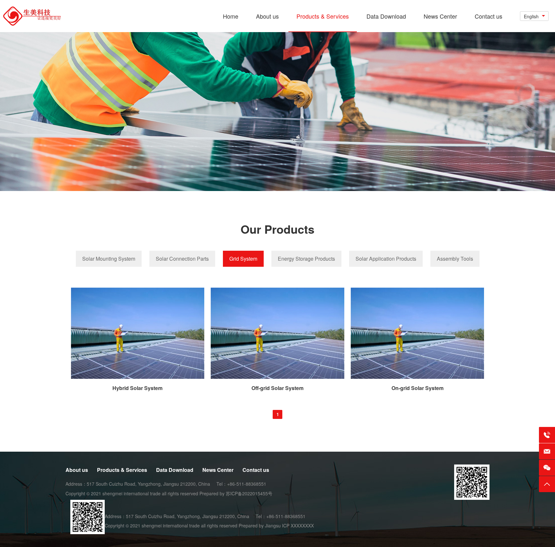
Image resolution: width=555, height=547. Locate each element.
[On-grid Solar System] (417, 377)
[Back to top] (547, 484)
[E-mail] (547, 451)
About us (77, 469)
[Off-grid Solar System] (277, 377)
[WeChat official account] (547, 468)
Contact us (255, 469)
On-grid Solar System (418, 388)
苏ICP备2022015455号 (249, 493)
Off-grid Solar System (277, 388)
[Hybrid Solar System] (138, 377)
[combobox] (534, 16)
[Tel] (547, 435)
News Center (217, 469)
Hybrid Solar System (137, 388)
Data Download (174, 469)
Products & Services (122, 469)
